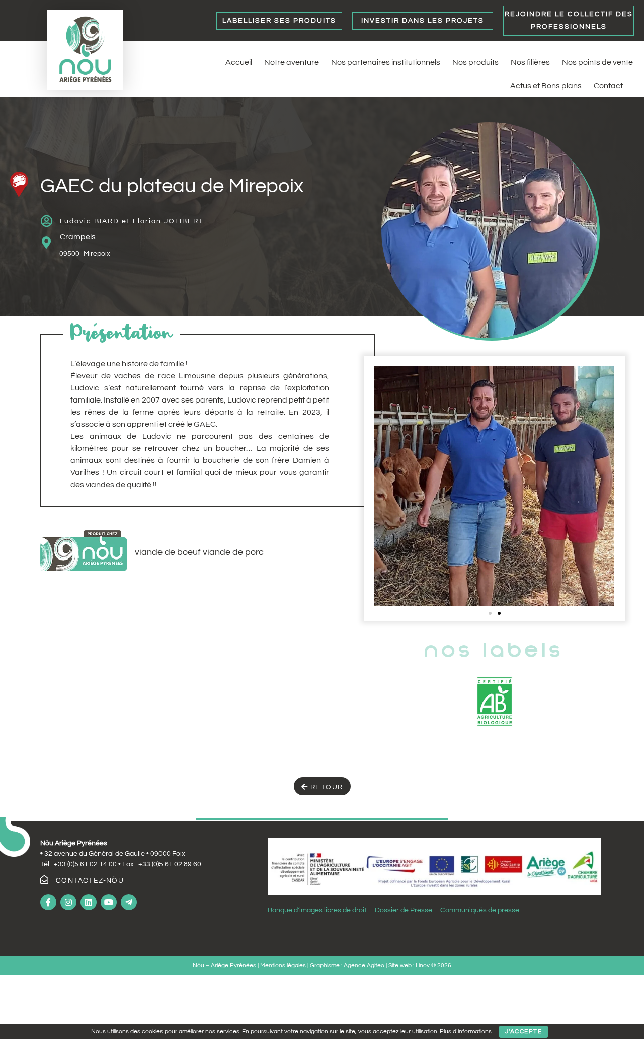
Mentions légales (283, 965)
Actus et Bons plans (546, 86)
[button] (490, 613)
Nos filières (530, 62)
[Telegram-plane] (129, 902)
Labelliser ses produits (279, 20)
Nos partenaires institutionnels (385, 62)
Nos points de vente (597, 62)
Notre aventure (291, 62)
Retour (325, 787)
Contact (608, 86)
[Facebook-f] (48, 902)
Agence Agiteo (364, 965)
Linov (423, 965)
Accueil (238, 62)
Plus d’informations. (466, 1031)
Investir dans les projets (422, 20)
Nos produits (475, 62)
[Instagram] (68, 902)
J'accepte (523, 1031)
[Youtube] (109, 902)
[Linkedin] (88, 902)
